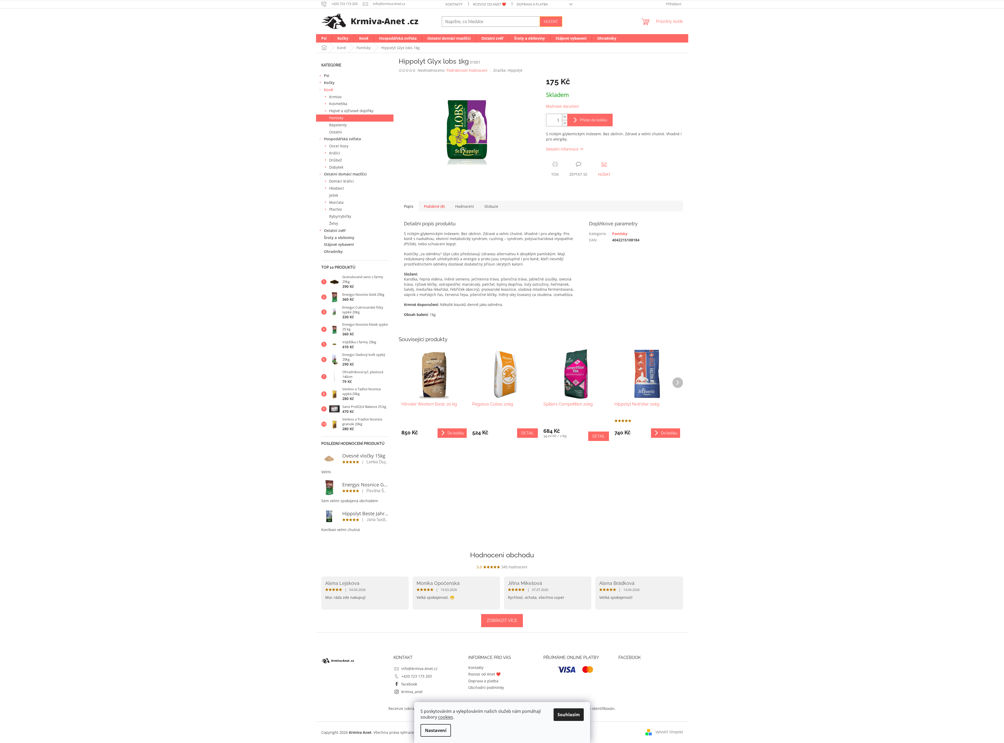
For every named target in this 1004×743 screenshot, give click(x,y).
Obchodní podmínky (486, 687)
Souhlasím (569, 715)
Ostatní (335, 131)
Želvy (333, 223)
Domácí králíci (341, 181)
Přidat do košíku (593, 120)
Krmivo (335, 96)
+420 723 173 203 (416, 676)
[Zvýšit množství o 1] (564, 117)
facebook (409, 684)
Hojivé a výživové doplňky (351, 110)
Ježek (333, 195)
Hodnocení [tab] (464, 206)
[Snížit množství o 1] (564, 123)
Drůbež (335, 160)
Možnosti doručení (562, 106)
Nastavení (435, 730)
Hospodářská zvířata (342, 138)
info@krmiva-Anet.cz (419, 668)
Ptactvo (335, 209)
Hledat (551, 21)
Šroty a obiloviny (339, 237)
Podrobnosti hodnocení (466, 70)
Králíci (334, 152)
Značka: (507, 70)
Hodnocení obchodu (502, 555)
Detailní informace (562, 149)
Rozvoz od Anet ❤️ (489, 4)
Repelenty (338, 124)
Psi (326, 75)
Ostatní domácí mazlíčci (345, 174)
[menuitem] (324, 38)
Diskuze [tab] (491, 206)
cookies (445, 717)
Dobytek (336, 167)
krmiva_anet (412, 691)
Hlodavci (336, 188)
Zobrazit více (502, 620)
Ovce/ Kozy (338, 145)
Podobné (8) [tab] (434, 206)
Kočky (329, 82)
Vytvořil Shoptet (669, 731)
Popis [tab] (408, 206)
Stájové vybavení (339, 244)
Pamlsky (336, 117)
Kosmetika (338, 103)
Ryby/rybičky (340, 216)
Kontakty (453, 4)
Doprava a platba (532, 4)
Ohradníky (333, 251)
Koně (328, 89)
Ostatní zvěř (335, 230)
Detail (527, 433)
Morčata (336, 202)
